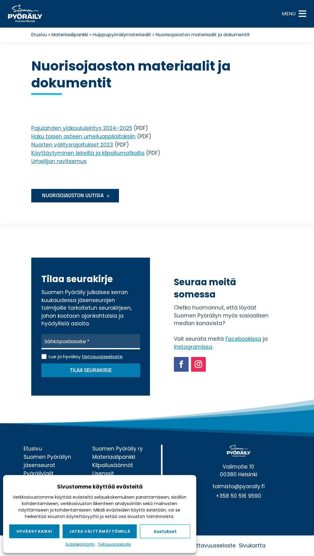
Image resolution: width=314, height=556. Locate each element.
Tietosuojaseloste (114, 544)
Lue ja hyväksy (86, 356)
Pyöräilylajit (39, 473)
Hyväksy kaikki (34, 531)
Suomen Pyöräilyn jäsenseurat (47, 461)
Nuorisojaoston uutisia (73, 195)
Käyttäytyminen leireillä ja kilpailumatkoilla (87, 153)
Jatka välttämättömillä (99, 531)
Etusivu (39, 34)
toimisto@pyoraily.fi (239, 486)
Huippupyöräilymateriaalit (122, 34)
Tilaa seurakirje (91, 370)
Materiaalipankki (70, 34)
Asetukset (165, 531)
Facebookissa (243, 339)
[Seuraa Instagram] (198, 364)
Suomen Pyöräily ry (117, 448)
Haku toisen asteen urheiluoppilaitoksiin (83, 136)
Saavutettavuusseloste (205, 545)
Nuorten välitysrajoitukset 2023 (72, 144)
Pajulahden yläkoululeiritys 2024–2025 (81, 128)
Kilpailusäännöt (112, 465)
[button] (289, 14)
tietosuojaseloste (102, 356)
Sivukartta (252, 545)
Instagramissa (193, 347)
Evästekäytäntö (80, 544)
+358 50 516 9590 (238, 496)
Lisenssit (103, 473)
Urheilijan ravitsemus (58, 161)
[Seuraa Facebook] (181, 364)
